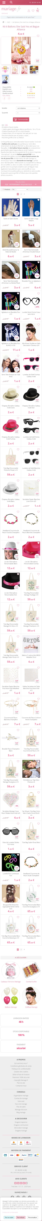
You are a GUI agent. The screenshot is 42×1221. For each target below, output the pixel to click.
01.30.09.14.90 (21, 1170)
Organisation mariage (21, 1095)
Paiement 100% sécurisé (21, 1077)
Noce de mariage (21, 1104)
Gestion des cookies (21, 1072)
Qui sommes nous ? (21, 1063)
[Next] (24, 194)
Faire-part (21, 1101)
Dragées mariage (21, 1131)
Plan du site (21, 1083)
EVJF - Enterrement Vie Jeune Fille (18, 184)
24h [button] (31, 89)
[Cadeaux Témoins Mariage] (10, 970)
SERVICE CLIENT (21, 1166)
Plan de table (21, 1107)
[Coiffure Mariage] (31, 996)
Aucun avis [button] (31, 97)
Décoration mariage (21, 1128)
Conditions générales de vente (21, 1066)
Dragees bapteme (21, 1122)
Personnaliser (32, 1217)
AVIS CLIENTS (21, 1179)
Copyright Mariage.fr (21, 1080)
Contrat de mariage (21, 1098)
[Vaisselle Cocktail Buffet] (31, 970)
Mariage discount (21, 1110)
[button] (4, 44)
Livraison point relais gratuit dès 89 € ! (21, 17)
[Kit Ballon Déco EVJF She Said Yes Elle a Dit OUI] (21, 50)
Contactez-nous (21, 1086)
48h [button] (31, 91)
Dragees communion (21, 1125)
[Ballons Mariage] (10, 996)
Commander (23, 119)
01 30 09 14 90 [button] (35, 3)
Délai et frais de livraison (21, 1074)
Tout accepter (9, 1217)
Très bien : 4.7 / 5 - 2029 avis (21, 1187)
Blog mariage (21, 1112)
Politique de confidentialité (21, 1069)
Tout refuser (20, 1217)
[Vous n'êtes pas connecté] (28, 10)
